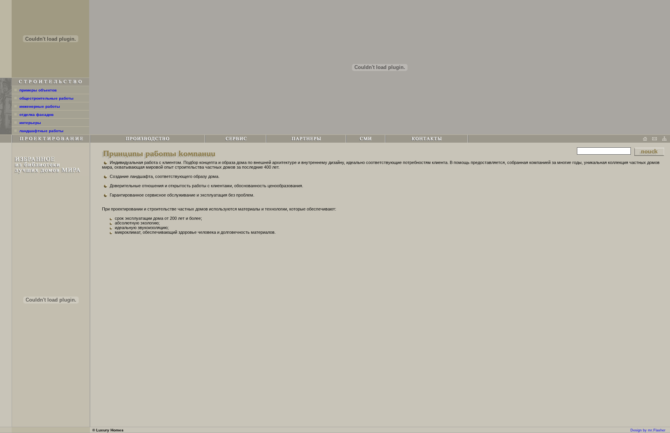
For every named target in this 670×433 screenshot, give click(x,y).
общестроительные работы (46, 98)
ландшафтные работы (41, 131)
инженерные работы (39, 106)
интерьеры (30, 123)
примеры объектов (38, 90)
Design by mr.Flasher (647, 430)
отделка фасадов (36, 114)
